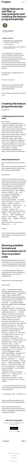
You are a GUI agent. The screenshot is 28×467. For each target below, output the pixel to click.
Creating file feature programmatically (12, 41)
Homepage (14, 455)
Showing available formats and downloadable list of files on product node (14, 47)
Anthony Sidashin (8, 31)
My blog (14, 458)
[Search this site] (23, 2)
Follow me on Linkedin (14, 453)
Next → (24, 441)
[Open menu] (26, 2)
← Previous (5, 441)
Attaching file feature (9, 44)
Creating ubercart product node (11, 42)
